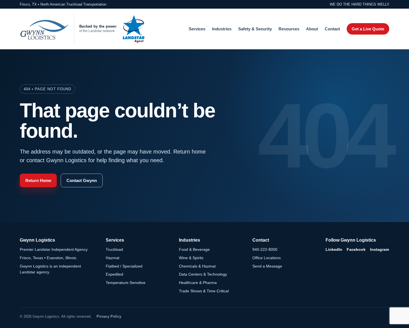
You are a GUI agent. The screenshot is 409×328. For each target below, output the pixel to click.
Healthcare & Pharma (198, 282)
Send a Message (267, 266)
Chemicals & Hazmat (197, 266)
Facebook (356, 249)
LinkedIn (334, 249)
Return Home (38, 180)
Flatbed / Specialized (124, 266)
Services (197, 28)
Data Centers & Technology (203, 274)
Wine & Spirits (191, 258)
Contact (332, 28)
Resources (289, 28)
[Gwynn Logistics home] (44, 29)
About (312, 28)
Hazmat (112, 258)
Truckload (114, 249)
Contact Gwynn (81, 180)
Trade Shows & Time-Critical (204, 291)
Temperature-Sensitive (126, 282)
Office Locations (266, 258)
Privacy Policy (109, 316)
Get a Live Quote (368, 28)
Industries (221, 28)
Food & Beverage (194, 249)
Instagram (379, 249)
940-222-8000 (264, 249)
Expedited (114, 274)
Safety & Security (255, 28)
